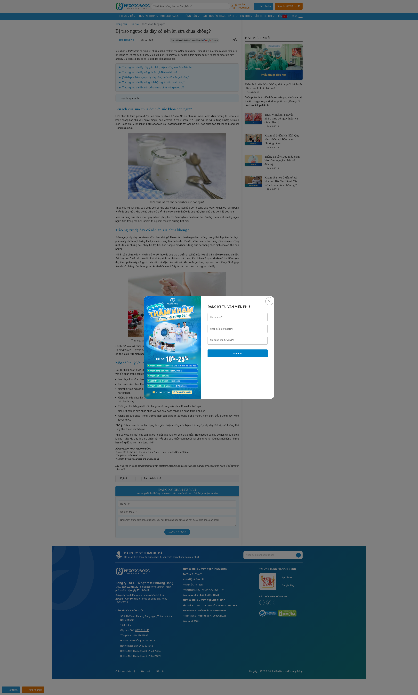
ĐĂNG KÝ (237, 353)
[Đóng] (269, 301)
